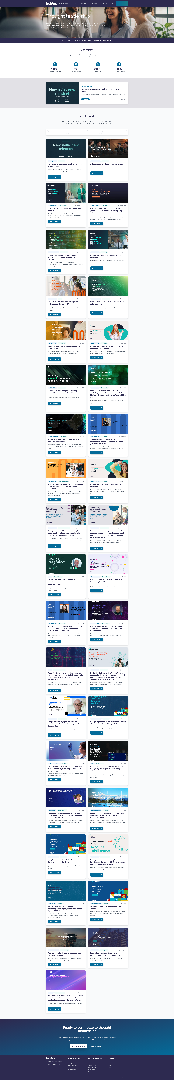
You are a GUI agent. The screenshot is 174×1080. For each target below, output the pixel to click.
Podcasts (69, 1067)
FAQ (110, 1065)
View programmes (96, 1046)
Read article (97, 173)
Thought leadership (72, 1065)
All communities (92, 1061)
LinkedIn (111, 1067)
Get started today (77, 1046)
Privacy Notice (49, 1077)
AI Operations (91, 1069)
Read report (54, 177)
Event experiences (71, 1063)
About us (111, 1061)
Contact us (112, 1063)
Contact (112, 3)
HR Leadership (92, 1065)
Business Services (92, 1063)
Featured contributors (73, 1069)
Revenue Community (93, 1067)
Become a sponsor (120, 3)
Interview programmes (73, 1061)
